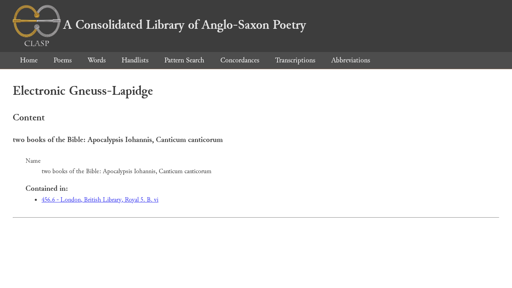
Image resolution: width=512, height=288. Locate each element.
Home (29, 60)
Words (97, 60)
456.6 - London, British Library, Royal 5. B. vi (100, 199)
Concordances (239, 60)
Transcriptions (295, 60)
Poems (63, 60)
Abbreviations (350, 60)
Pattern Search (184, 60)
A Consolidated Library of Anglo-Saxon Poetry (184, 25)
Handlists (135, 60)
